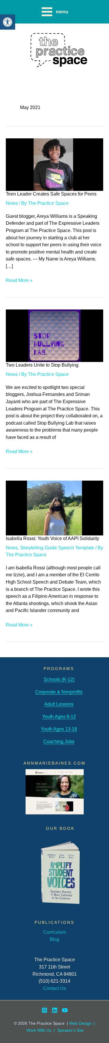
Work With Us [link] (38, 1030)
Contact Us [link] (54, 988)
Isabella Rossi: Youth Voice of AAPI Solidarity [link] (52, 538)
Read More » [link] (19, 280)
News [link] (12, 203)
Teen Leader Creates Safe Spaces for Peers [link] (51, 193)
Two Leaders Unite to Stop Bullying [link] (42, 364)
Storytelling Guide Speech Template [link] (57, 547)
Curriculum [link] (54, 932)
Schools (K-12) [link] (59, 679)
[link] (7, 22)
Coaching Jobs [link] (58, 741)
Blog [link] (54, 939)
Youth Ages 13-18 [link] (59, 728)
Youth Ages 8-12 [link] (59, 716)
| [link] (54, 1030)
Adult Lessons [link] (59, 704)
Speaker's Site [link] (70, 1030)
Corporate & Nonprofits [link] (59, 691)
